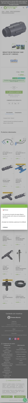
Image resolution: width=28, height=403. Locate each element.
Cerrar (5, 227)
